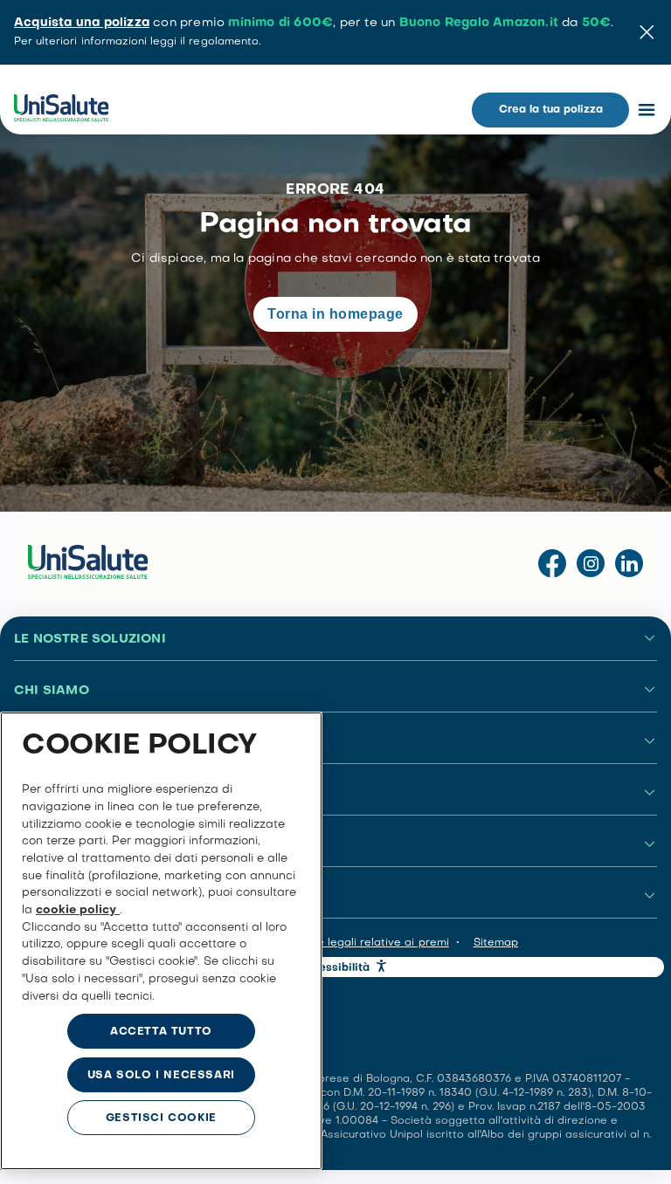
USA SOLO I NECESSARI (161, 1075)
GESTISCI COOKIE (161, 1118)
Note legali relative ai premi (373, 943)
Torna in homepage (335, 313)
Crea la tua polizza (551, 110)
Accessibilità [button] (334, 968)
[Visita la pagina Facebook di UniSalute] (552, 564)
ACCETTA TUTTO (161, 1032)
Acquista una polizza (81, 23)
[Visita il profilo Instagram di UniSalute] (591, 564)
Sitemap (496, 943)
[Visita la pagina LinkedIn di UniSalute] (629, 564)
